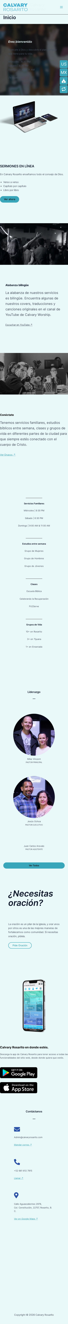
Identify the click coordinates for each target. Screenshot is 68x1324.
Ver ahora (9, 199)
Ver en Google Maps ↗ (26, 1218)
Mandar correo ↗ (23, 1144)
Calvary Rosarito (37, 7)
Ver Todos (34, 865)
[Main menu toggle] (61, 7)
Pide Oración (20, 945)
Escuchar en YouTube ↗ (19, 324)
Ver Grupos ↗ (8, 454)
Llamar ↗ (18, 1178)
